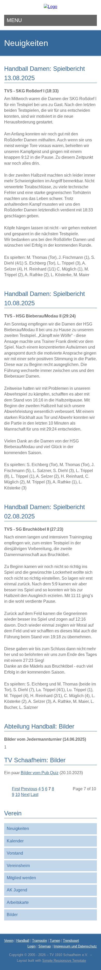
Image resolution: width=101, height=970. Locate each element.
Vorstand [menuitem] (15, 853)
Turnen (55, 941)
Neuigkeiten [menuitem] (18, 828)
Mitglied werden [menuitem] (21, 878)
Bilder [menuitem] (12, 914)
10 (17, 794)
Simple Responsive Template (64, 960)
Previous (29, 789)
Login (31, 946)
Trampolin (39, 941)
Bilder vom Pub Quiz (40, 773)
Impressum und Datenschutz (75, 946)
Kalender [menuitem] (15, 841)
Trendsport (71, 941)
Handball (22, 941)
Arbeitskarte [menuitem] (18, 902)
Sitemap (44, 946)
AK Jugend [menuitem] (17, 890)
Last (34, 794)
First (16, 789)
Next (25, 794)
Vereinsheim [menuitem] (18, 865)
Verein (8, 941)
